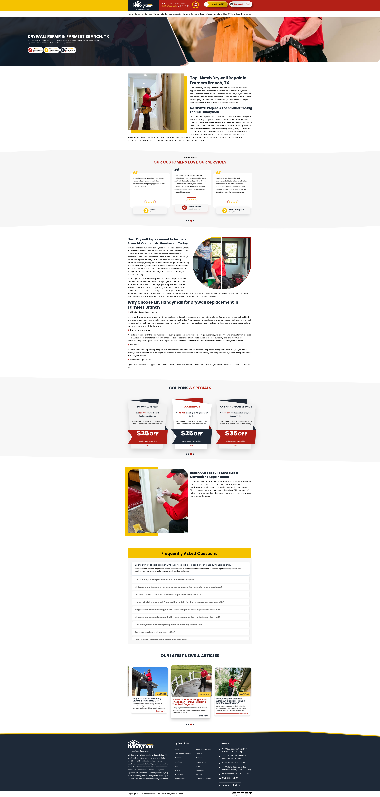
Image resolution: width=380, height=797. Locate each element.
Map (241, 751)
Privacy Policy (180, 779)
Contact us (200, 770)
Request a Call (242, 4)
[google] (236, 785)
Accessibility (179, 774)
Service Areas (206, 14)
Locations (217, 14)
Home (130, 14)
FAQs (230, 14)
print (147, 446)
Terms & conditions (203, 779)
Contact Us (246, 14)
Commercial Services (162, 14)
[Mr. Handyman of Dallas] (141, 746)
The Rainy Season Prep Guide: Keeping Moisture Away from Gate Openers (188, 702)
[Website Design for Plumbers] (242, 794)
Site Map (199, 774)
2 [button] (189, 220)
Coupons (195, 14)
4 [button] (193, 220)
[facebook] (233, 785)
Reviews (186, 14)
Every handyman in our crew (202, 128)
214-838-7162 (218, 4)
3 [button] (191, 220)
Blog (225, 14)
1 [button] (187, 221)
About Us (177, 14)
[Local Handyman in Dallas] (143, 5)
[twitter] (239, 785)
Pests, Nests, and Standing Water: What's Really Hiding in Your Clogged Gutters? (147, 702)
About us (199, 754)
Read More (161, 716)
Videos (237, 14)
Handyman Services (143, 14)
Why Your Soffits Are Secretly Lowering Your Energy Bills (229, 700)
